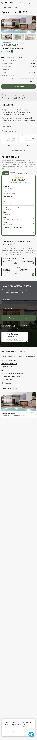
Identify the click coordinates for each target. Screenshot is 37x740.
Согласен (13, 731)
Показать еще (6, 383)
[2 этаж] (28, 138)
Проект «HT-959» (8, 413)
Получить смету (18, 86)
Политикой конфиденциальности (23, 726)
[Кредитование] (7, 51)
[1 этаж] (9, 139)
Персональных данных (13, 328)
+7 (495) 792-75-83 (13, 97)
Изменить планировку (18, 150)
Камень (33, 64)
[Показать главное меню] (34, 2)
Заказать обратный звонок (18, 318)
